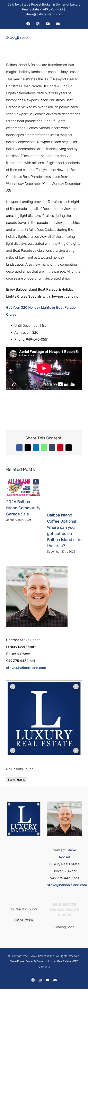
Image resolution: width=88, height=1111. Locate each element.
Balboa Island (46, 955)
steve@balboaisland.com (44, 14)
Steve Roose (30, 640)
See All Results (24, 919)
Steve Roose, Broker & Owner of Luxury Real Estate (40, 961)
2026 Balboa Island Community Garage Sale (23, 507)
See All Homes (16, 779)
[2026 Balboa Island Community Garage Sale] (23, 481)
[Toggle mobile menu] (80, 40)
